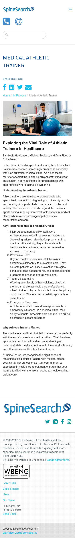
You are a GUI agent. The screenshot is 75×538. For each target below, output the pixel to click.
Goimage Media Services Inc (20, 532)
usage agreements (58, 460)
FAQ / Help (9, 483)
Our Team (9, 500)
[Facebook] (4, 86)
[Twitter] (20, 86)
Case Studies (11, 488)
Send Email (9, 513)
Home (6, 95)
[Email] (28, 86)
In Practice (19, 95)
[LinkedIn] (11, 86)
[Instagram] (69, 421)
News (6, 494)
